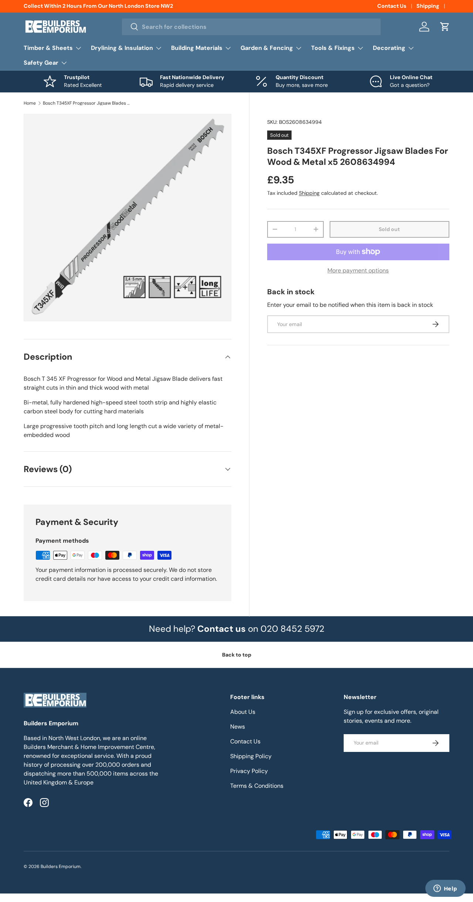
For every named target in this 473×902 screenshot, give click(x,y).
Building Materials (196, 48)
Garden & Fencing (267, 48)
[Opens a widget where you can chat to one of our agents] (445, 889)
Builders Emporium (61, 866)
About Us (242, 712)
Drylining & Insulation (122, 48)
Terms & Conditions (256, 786)
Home (30, 103)
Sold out (389, 229)
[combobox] (251, 26)
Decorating (389, 48)
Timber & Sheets (48, 48)
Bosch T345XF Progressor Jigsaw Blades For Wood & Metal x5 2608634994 (87, 103)
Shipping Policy (251, 756)
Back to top (236, 654)
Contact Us (391, 6)
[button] (445, 26)
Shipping (427, 6)
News (237, 726)
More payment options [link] (358, 270)
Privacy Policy (249, 771)
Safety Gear (41, 63)
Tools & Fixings (333, 48)
